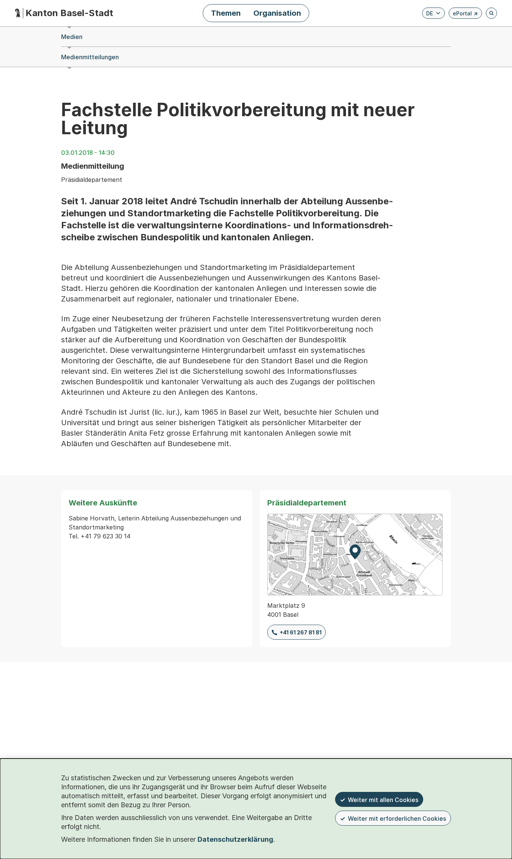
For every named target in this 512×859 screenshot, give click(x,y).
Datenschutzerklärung (235, 839)
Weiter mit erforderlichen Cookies (397, 818)
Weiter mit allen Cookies (383, 800)
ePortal (465, 14)
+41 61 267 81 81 (301, 632)
